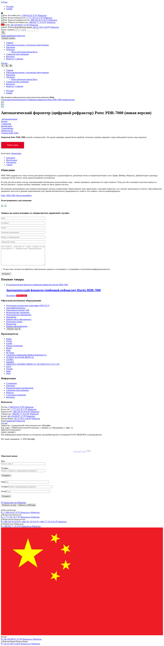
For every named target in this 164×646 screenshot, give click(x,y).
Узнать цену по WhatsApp (14, 502)
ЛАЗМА (9, 359)
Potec (8, 350)
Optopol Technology (14, 346)
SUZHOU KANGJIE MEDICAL (20, 357)
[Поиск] (3, 33)
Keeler (9, 339)
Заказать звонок (8, 38)
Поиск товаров (7, 30)
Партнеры (10, 47)
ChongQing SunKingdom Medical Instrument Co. (26, 355)
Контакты (10, 56)
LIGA (8, 366)
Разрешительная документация (19, 388)
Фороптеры (16, 153)
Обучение (10, 50)
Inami (8, 371)
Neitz (8, 373)
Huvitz (9, 348)
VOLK (9, 341)
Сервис (9, 165)
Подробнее (11, 295)
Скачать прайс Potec (10, 133)
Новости (14, 59)
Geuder (9, 343)
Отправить (6, 274)
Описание (10, 158)
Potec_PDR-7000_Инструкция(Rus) (16, 195)
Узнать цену (12, 145)
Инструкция (11, 160)
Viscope (9, 369)
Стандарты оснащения (16, 395)
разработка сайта (79, 451)
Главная (9, 43)
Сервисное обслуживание (17, 54)
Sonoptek (10, 362)
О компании (11, 383)
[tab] (84, 158)
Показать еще (12, 329)
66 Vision (10, 353)
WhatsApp (42, 15)
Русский (9, 6)
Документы (11, 162)
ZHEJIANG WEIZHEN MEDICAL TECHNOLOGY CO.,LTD (32, 364)
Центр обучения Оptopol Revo (24, 52)
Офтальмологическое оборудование (27, 45)
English (9, 9)
